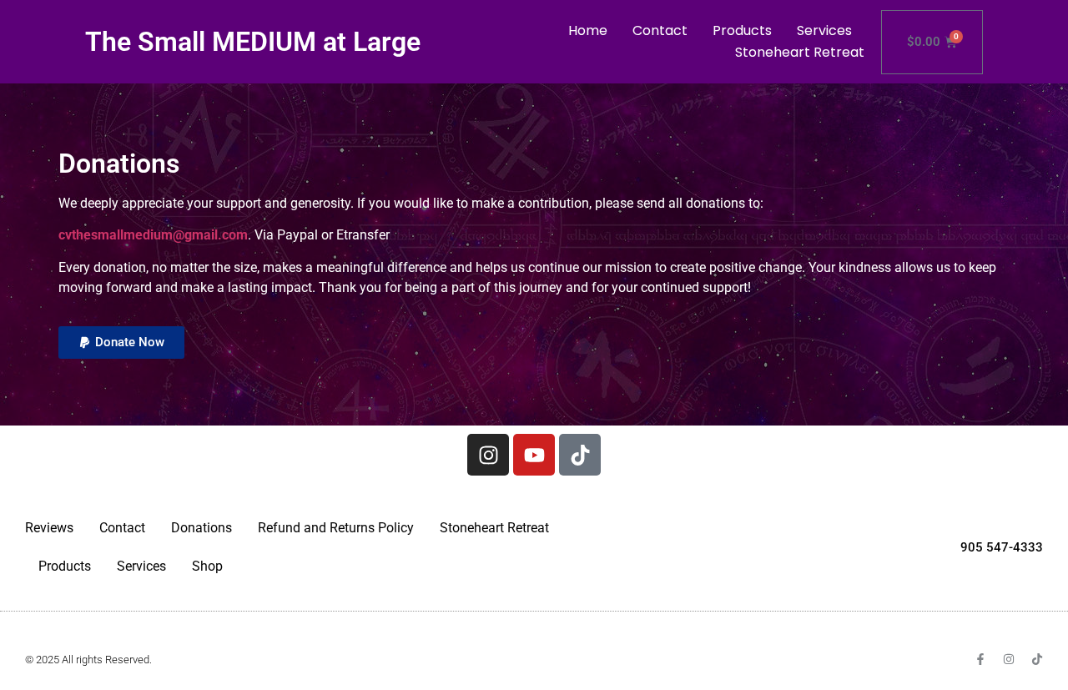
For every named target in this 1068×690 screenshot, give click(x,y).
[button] (121, 342)
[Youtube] (534, 455)
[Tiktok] (580, 455)
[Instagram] (488, 455)
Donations (201, 528)
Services (824, 30)
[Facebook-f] (980, 659)
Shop (207, 566)
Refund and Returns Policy (336, 528)
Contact (660, 30)
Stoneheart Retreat (799, 52)
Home (587, 30)
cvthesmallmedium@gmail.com (153, 235)
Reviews (49, 528)
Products (742, 30)
